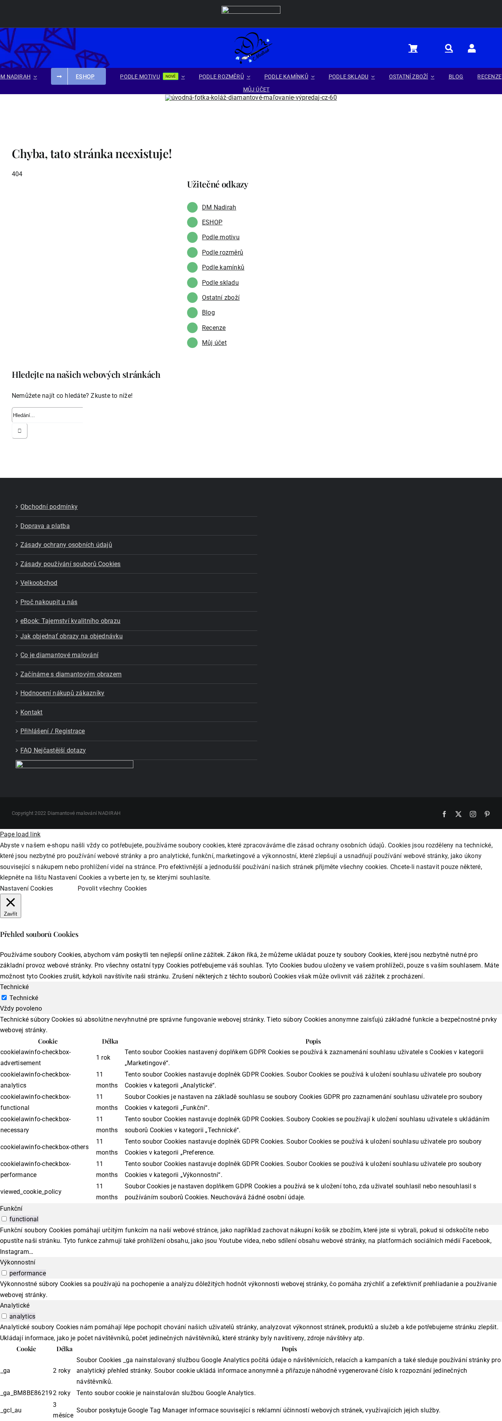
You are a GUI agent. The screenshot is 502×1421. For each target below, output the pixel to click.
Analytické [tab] (14, 1305)
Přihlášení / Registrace (52, 731)
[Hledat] (453, 48)
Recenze (214, 328)
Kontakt (31, 712)
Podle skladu (220, 282)
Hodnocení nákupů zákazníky (62, 693)
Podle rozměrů (222, 252)
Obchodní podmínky (49, 506)
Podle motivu (221, 237)
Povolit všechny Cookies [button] (112, 888)
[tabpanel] (251, 1108)
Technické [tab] (14, 987)
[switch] (4, 1218)
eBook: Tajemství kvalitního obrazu (70, 621)
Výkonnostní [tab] (18, 1262)
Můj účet (214, 342)
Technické (23, 998)
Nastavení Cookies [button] (26, 888)
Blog (208, 312)
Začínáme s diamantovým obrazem (71, 674)
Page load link (20, 834)
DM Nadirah (219, 207)
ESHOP (212, 222)
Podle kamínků (223, 267)
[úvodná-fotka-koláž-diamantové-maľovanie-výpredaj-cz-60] (251, 97)
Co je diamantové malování (59, 655)
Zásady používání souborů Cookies (70, 564)
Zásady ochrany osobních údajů (66, 544)
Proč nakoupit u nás (49, 602)
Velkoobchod (39, 583)
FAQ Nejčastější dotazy (53, 750)
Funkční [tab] (11, 1208)
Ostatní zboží (221, 297)
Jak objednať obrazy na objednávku (71, 636)
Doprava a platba (45, 526)
